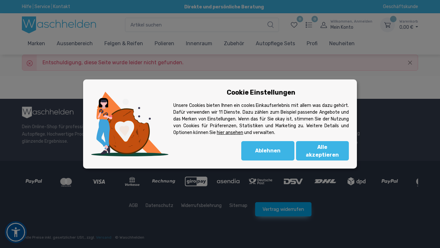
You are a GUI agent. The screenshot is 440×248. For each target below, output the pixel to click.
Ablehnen (268, 151)
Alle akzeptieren (322, 151)
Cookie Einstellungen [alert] (261, 92)
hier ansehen (230, 132)
